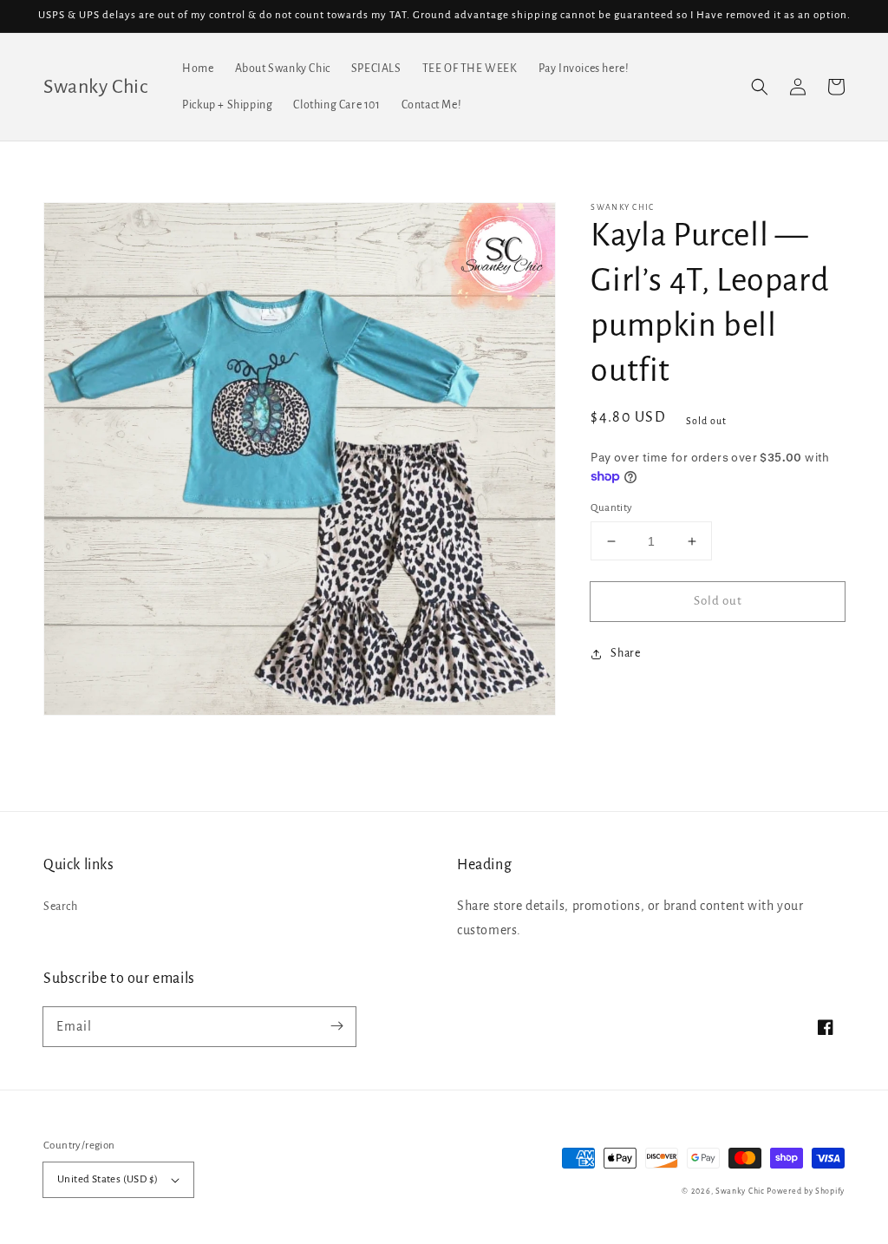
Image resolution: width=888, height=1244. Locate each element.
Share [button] (625, 653)
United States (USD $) (107, 1179)
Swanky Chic (740, 1191)
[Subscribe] (336, 1026)
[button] (760, 87)
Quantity (611, 508)
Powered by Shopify (806, 1191)
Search (60, 906)
